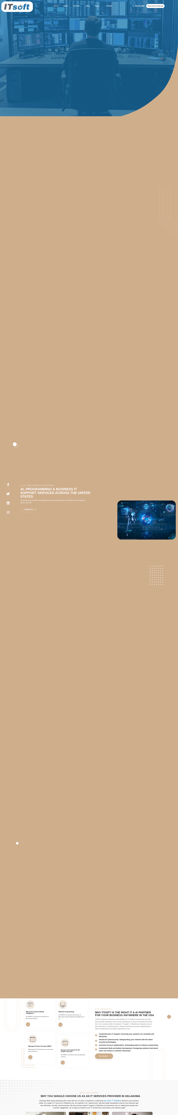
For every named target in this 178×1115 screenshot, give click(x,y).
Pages (97, 6)
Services (76, 6)
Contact (109, 6)
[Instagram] (8, 512)
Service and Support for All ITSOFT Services (70, 1050)
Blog (88, 6)
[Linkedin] (8, 503)
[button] (77, 6)
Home (56, 6)
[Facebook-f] (8, 484)
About (65, 6)
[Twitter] (8, 493)
